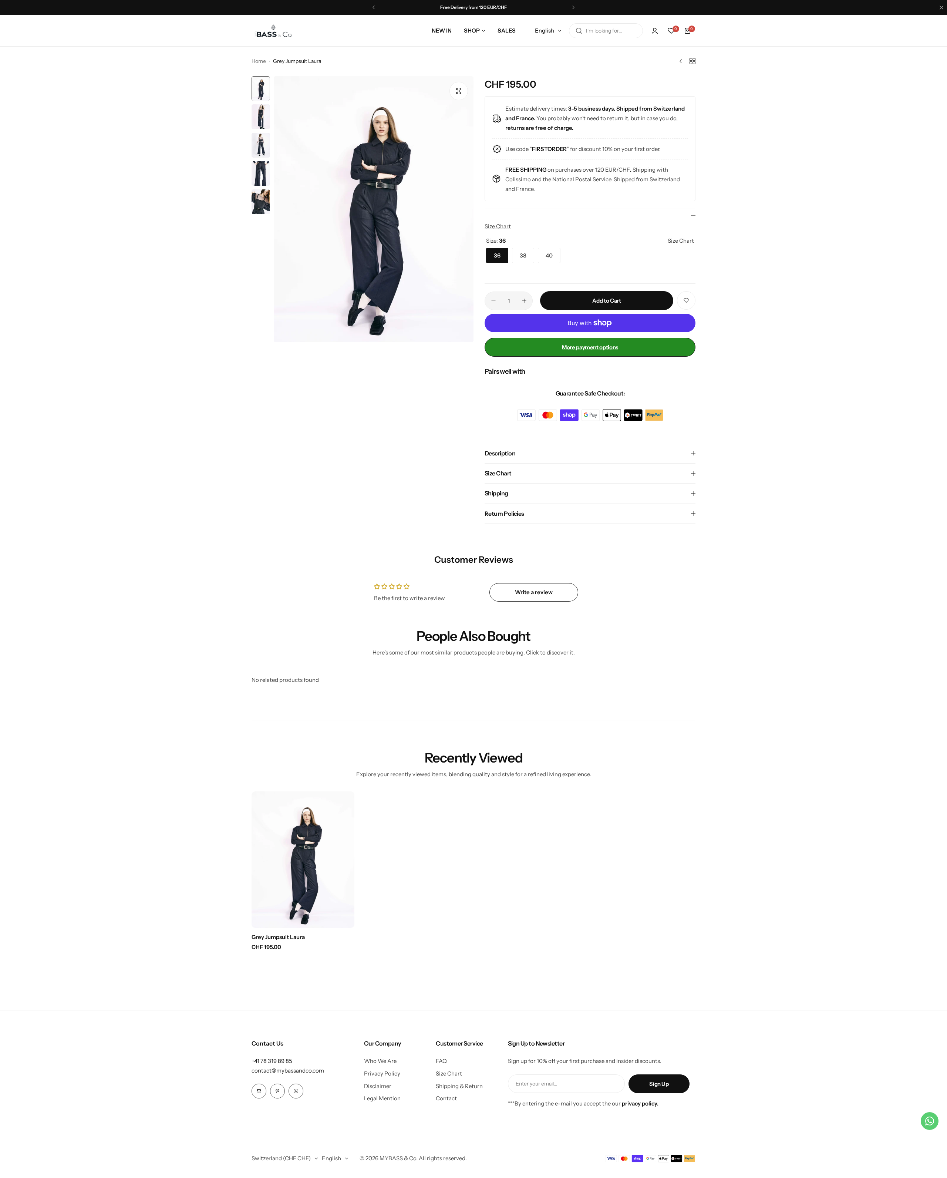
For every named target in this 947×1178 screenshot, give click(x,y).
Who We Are (380, 1060)
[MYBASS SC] (273, 31)
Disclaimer (377, 1086)
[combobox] (606, 30)
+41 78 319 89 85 (272, 1060)
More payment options (590, 347)
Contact (446, 1098)
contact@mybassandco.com (288, 1070)
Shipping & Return (459, 1086)
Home (259, 61)
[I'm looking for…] (579, 30)
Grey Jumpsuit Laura (278, 936)
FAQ (441, 1060)
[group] (374, 209)
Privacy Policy (382, 1073)
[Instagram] (259, 1091)
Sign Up (658, 1083)
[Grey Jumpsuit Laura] (303, 859)
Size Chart (498, 226)
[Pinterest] (277, 1091)
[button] (373, 7)
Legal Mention (382, 1098)
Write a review (534, 592)
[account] (655, 31)
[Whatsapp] (296, 1091)
